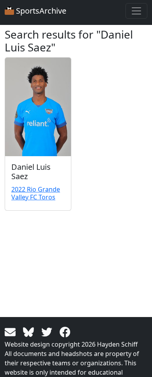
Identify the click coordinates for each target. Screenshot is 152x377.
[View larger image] (38, 107)
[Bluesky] (30, 331)
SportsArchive (40, 10)
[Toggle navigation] (136, 11)
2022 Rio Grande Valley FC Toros (35, 193)
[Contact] (11, 331)
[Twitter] (48, 331)
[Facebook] (65, 331)
